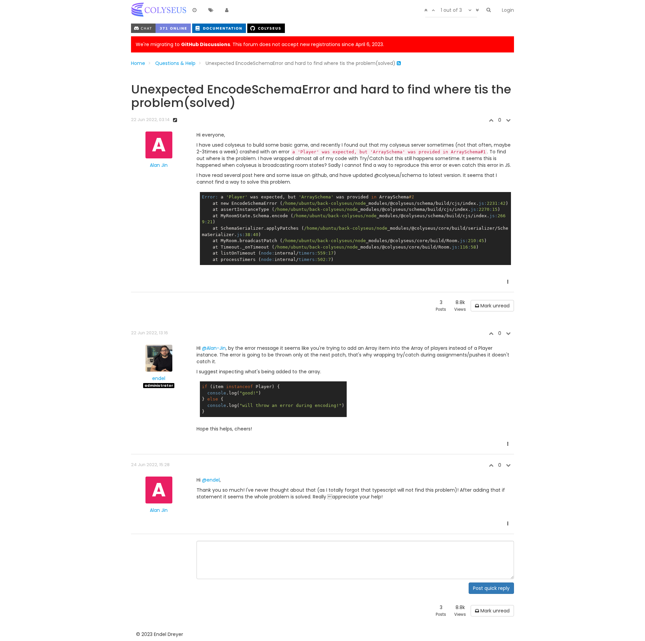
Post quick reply (491, 588)
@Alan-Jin (214, 348)
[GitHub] (266, 28)
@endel (211, 480)
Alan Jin (159, 165)
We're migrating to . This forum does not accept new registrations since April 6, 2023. (260, 44)
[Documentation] (219, 28)
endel (158, 378)
